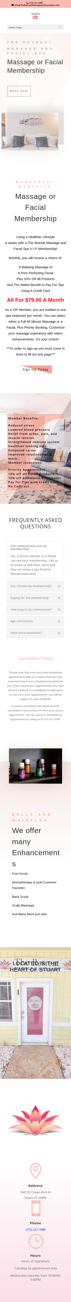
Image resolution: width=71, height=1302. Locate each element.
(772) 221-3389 (36, 2)
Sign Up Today (35, 369)
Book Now (19, 91)
